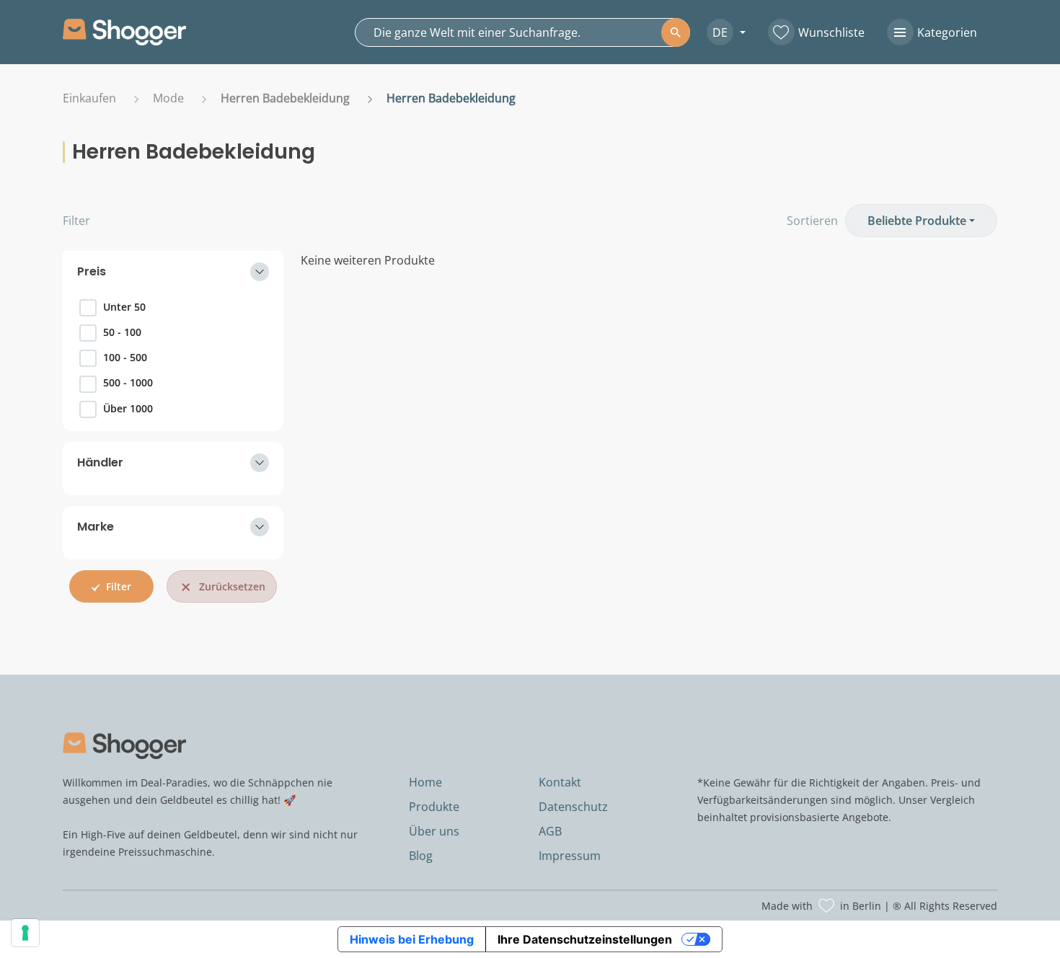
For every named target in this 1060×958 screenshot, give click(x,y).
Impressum (570, 856)
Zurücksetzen (232, 586)
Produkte (434, 807)
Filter (76, 221)
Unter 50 (124, 307)
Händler (100, 462)
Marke (95, 526)
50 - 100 (122, 332)
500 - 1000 (128, 382)
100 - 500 (125, 357)
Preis (91, 271)
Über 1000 (128, 408)
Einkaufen (89, 98)
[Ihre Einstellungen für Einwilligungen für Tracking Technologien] (25, 932)
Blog (421, 856)
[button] (720, 32)
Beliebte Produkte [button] (916, 221)
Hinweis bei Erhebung (412, 939)
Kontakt (560, 782)
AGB (550, 831)
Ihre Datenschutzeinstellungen (585, 939)
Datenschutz (573, 807)
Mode (168, 98)
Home (425, 782)
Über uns (434, 831)
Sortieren (812, 221)
